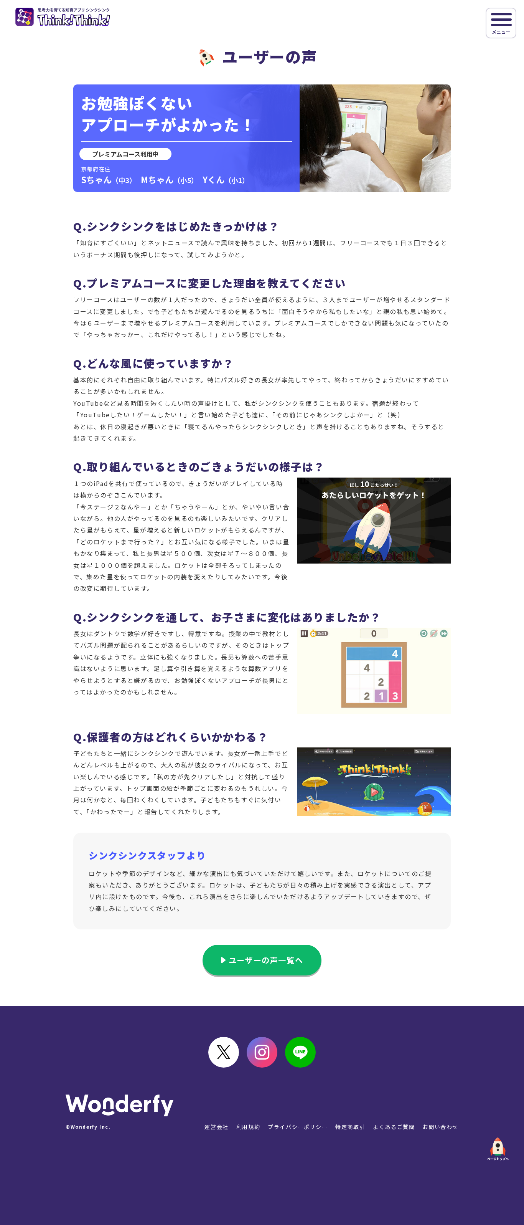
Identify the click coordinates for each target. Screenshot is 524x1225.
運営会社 (216, 1127)
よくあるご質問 (394, 1127)
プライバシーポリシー (298, 1127)
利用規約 (248, 1127)
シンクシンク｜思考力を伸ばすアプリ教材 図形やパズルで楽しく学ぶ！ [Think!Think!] (62, 17)
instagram (262, 1052)
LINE (300, 1052)
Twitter (223, 1052)
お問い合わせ (440, 1127)
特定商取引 (350, 1127)
